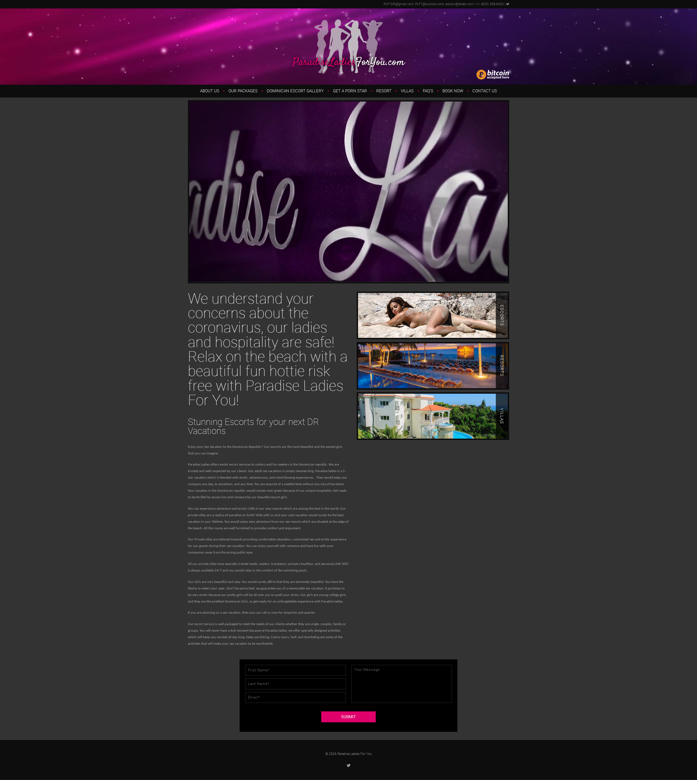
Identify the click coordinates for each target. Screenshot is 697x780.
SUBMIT (348, 716)
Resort (384, 90)
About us (209, 90)
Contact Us (484, 90)
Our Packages (243, 90)
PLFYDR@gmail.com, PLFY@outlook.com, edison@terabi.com (429, 4)
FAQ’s (428, 90)
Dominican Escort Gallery (295, 90)
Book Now (452, 90)
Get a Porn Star (350, 90)
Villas (407, 90)
